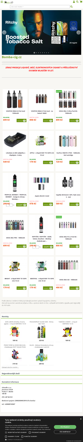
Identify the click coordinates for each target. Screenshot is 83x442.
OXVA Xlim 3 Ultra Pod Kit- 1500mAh (68, 112)
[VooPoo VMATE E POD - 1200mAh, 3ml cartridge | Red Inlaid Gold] (67, 141)
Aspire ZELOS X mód (42, 196)
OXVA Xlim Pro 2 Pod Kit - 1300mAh (68, 238)
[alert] (41, 429)
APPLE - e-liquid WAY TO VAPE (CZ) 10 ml (42, 154)
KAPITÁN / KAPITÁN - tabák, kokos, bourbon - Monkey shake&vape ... (42, 239)
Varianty (19, 121)
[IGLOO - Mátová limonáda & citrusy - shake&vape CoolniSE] (41, 354)
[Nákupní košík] (81, 2)
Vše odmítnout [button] (65, 432)
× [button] (80, 419)
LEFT (4, 32)
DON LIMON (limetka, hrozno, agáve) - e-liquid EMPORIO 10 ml (15, 323)
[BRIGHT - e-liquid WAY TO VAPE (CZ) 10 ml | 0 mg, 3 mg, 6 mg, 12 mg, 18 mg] (15, 266)
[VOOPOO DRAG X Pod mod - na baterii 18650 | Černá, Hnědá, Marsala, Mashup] (41, 98)
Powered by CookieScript (73, 441)
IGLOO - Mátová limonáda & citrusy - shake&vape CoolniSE (41, 346)
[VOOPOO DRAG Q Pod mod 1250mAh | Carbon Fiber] (14, 99)
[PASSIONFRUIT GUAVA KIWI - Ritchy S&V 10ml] (41, 331)
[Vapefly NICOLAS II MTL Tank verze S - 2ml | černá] (68, 182)
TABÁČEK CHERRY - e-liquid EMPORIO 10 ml (68, 323)
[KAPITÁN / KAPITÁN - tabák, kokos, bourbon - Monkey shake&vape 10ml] (41, 225)
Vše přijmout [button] (65, 427)
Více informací (46, 429)
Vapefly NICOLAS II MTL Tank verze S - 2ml (68, 196)
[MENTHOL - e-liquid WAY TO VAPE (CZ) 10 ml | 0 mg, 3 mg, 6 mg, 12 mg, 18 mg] (41, 266)
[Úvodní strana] (8, 2)
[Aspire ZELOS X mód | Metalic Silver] (41, 183)
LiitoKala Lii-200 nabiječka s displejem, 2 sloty (15, 154)
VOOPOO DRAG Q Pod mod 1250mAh (15, 112)
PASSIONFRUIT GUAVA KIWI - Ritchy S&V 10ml (41, 323)
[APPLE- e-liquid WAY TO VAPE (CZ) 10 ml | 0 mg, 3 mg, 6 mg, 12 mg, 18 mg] (41, 140)
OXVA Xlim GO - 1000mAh (68, 280)
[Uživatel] (74, 2)
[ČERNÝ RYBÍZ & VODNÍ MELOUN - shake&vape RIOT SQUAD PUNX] (15, 354)
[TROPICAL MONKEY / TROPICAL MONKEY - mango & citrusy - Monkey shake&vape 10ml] (14, 183)
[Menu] (2, 2)
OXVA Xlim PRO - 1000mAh (15, 238)
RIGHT (78, 32)
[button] (28, 439)
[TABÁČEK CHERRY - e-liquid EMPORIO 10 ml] (68, 331)
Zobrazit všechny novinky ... (10, 367)
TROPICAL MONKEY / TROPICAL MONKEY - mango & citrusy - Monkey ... (16, 197)
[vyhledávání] (77, 2)
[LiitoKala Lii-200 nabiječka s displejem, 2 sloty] (15, 139)
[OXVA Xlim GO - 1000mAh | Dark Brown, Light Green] (68, 265)
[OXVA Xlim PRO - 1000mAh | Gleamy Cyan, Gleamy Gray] (14, 225)
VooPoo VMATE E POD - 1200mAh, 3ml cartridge (68, 154)
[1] (34, 53)
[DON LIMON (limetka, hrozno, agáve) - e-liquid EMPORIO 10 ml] (15, 331)
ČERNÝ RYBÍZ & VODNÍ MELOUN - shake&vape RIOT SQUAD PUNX (15, 346)
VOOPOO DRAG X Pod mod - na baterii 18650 (42, 112)
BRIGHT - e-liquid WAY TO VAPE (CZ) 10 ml (16, 280)
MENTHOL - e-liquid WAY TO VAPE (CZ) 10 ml (42, 280)
